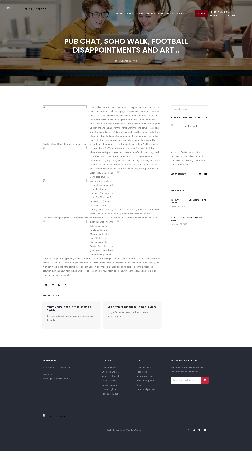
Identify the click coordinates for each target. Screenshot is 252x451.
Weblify (129, 430)
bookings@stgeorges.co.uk (56, 378)
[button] (46, 284)
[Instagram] (194, 174)
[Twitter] (200, 174)
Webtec (139, 430)
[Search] (202, 109)
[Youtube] (206, 174)
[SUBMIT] (205, 380)
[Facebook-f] (189, 174)
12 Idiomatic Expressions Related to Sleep (132, 306)
